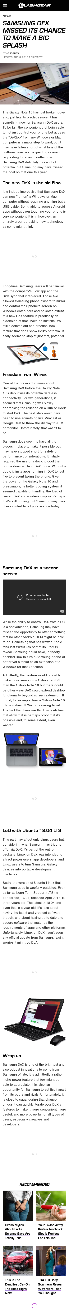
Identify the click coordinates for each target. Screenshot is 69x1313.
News (7, 16)
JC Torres (12, 53)
